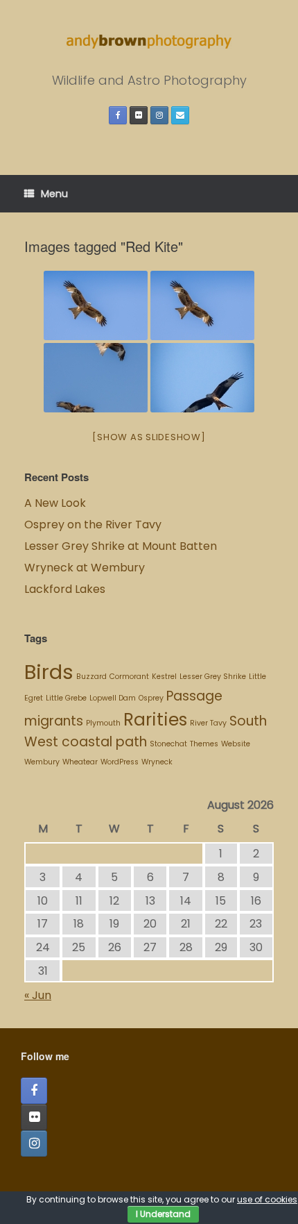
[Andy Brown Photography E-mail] (180, 115)
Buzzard (91, 676)
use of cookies (267, 1199)
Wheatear (80, 762)
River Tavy (208, 723)
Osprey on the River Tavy (92, 525)
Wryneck (157, 762)
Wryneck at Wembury (86, 568)
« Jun (37, 995)
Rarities (155, 719)
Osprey (151, 698)
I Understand (163, 1214)
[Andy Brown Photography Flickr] (139, 115)
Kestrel (164, 676)
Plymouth (103, 723)
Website (235, 744)
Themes (204, 744)
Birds (48, 671)
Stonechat (168, 744)
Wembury (42, 762)
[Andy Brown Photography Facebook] (118, 115)
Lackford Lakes (64, 589)
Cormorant (129, 676)
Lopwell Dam (112, 698)
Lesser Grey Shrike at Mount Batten (120, 546)
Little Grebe (66, 698)
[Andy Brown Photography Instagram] (159, 115)
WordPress (119, 762)
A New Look (55, 503)
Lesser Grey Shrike (212, 676)
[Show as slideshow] (148, 437)
